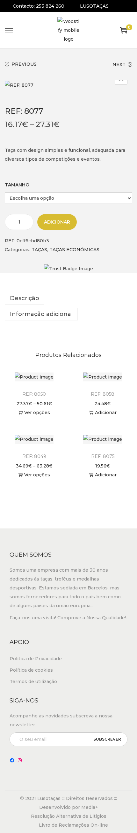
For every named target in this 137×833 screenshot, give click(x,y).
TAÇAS (39, 249)
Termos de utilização (33, 681)
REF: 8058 (102, 394)
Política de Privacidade (36, 659)
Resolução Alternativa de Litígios (68, 816)
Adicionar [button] (106, 412)
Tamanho (17, 185)
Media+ (89, 807)
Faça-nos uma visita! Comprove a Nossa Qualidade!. (68, 618)
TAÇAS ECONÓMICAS (74, 249)
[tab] (68, 298)
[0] (123, 30)
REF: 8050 (34, 394)
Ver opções (37, 412)
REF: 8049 (34, 456)
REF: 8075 (102, 456)
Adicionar (57, 222)
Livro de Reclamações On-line (73, 825)
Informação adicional (41, 314)
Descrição (24, 298)
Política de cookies (31, 670)
